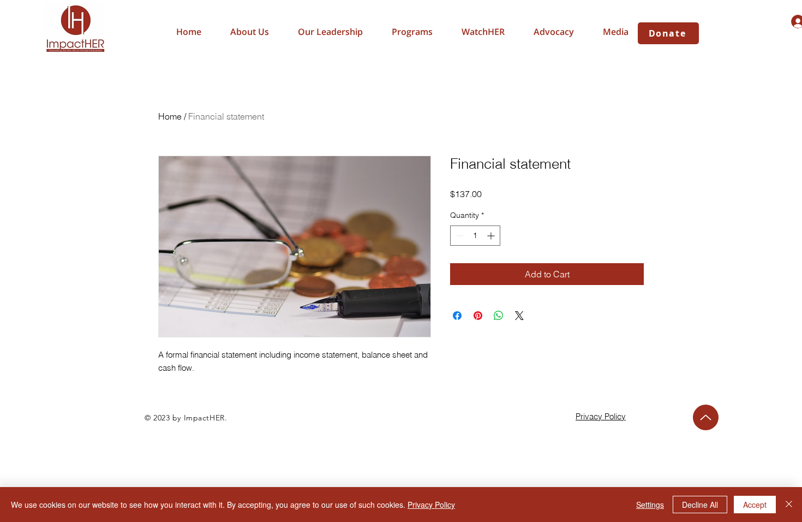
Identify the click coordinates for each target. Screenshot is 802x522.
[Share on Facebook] (457, 315)
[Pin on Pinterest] (477, 315)
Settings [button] (650, 504)
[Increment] (492, 235)
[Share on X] (519, 315)
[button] (553, 31)
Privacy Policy (431, 504)
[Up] (706, 417)
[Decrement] (458, 235)
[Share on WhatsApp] (498, 315)
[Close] (788, 504)
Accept (755, 504)
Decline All (700, 504)
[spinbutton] (475, 235)
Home (170, 116)
